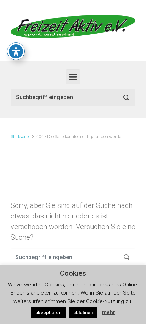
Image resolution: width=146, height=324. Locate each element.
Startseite (20, 136)
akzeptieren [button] (48, 312)
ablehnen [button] (83, 312)
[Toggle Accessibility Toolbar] (15, 51)
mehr (108, 312)
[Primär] (73, 76)
